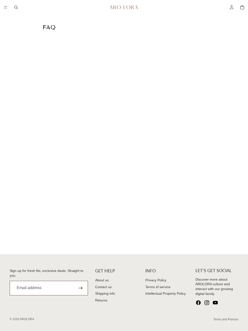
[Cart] (242, 7)
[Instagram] (207, 303)
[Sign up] (81, 288)
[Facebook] (198, 303)
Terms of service (157, 287)
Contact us (103, 287)
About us (102, 280)
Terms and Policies (225, 319)
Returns (101, 300)
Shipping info (105, 293)
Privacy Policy (155, 280)
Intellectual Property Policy (165, 293)
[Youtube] (215, 303)
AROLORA (27, 319)
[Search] (16, 7)
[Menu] (5, 7)
